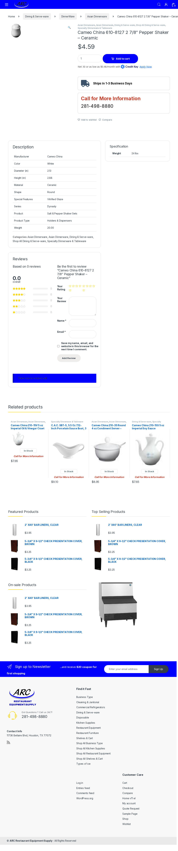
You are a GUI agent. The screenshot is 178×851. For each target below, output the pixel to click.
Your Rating (61, 288)
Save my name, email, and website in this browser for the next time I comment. (80, 346)
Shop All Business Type (89, 743)
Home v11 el (128, 798)
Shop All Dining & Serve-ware (150, 25)
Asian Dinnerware (97, 16)
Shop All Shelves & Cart (89, 758)
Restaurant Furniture (87, 732)
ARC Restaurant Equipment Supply (31, 840)
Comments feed (85, 793)
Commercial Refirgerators (90, 707)
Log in (79, 782)
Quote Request (130, 808)
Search (159, 4)
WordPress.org (84, 798)
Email (61, 331)
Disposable (82, 717)
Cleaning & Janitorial (87, 702)
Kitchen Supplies (85, 722)
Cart (124, 782)
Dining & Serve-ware (36, 16)
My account (129, 803)
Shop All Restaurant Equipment (93, 753)
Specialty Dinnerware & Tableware (95, 28)
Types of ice (83, 763)
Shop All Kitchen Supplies (90, 748)
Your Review (61, 300)
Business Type (84, 696)
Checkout (127, 788)
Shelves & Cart (84, 738)
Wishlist (126, 824)
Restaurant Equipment (88, 727)
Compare (107, 119)
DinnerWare (68, 16)
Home (11, 16)
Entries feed (83, 788)
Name (61, 320)
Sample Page (129, 813)
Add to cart (123, 58)
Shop (125, 818)
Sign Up (158, 669)
